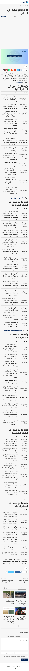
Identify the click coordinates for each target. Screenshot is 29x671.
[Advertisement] (14, 33)
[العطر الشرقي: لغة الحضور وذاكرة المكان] (8, 595)
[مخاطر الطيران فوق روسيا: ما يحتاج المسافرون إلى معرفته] (20, 595)
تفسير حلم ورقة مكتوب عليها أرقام (13, 330)
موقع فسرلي (19, 82)
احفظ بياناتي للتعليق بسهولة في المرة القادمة (15, 656)
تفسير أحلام (3, 16)
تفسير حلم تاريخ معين (17, 198)
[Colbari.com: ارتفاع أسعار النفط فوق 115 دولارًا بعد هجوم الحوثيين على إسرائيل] (8, 611)
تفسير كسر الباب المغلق (23, 581)
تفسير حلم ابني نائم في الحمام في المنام (7, 581)
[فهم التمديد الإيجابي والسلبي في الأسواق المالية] (20, 611)
